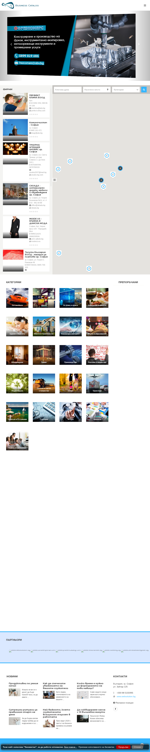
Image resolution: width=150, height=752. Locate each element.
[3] (76, 77)
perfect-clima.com (38, 111)
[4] (78, 77)
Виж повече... (70, 747)
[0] (69, 77)
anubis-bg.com (37, 175)
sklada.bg (35, 208)
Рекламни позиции (124, 703)
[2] (74, 77)
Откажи (137, 747)
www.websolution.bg (126, 696)
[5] (80, 77)
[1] (72, 77)
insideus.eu (35, 241)
